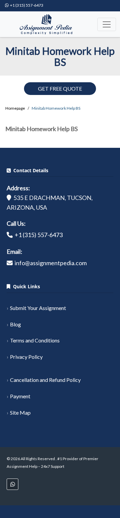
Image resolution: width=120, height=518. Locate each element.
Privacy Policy (26, 356)
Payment (20, 396)
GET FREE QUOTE (60, 88)
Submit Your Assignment (38, 308)
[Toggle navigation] (106, 24)
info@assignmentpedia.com (51, 263)
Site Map (20, 412)
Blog (15, 324)
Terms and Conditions (35, 340)
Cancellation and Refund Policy (45, 380)
